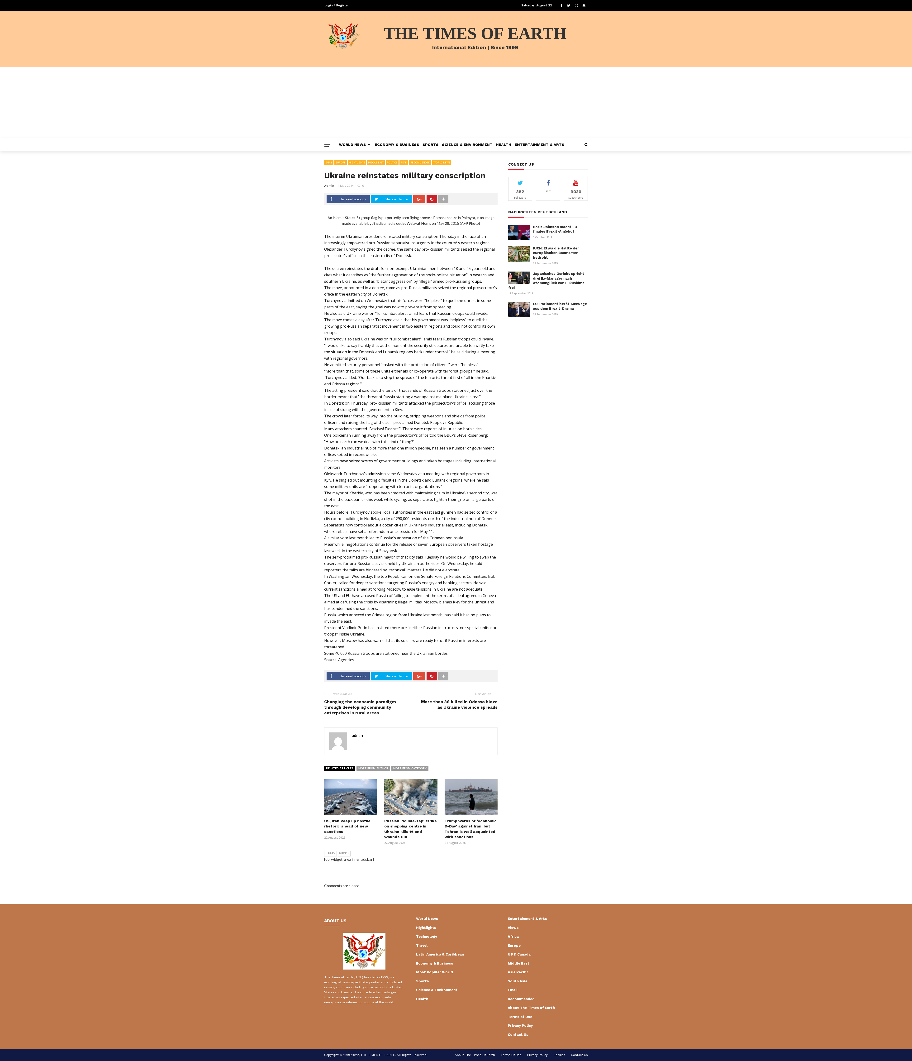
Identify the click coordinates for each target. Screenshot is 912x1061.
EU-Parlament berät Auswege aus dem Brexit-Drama (560, 306)
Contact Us (518, 1034)
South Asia (517, 981)
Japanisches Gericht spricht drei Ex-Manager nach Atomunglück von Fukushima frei (546, 281)
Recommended (420, 162)
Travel (422, 945)
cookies (559, 1055)
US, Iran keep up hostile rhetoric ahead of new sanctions (347, 826)
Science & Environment (467, 144)
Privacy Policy (520, 1025)
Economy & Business (397, 144)
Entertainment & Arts (539, 144)
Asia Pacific (518, 972)
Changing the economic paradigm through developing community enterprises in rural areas (360, 707)
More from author (373, 768)
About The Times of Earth (531, 1008)
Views (513, 928)
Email (328, 162)
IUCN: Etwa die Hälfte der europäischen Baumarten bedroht (556, 253)
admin (329, 185)
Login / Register (336, 5)
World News (352, 144)
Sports (431, 144)
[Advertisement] (456, 102)
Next (343, 853)
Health (503, 144)
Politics (392, 162)
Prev (331, 853)
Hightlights (357, 162)
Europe (341, 162)
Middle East (376, 162)
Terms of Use (520, 1017)
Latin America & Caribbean (440, 954)
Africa (513, 936)
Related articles (339, 768)
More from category (410, 768)
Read (404, 162)
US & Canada (519, 954)
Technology (426, 936)
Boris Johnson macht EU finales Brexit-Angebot (555, 229)
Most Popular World (434, 972)
